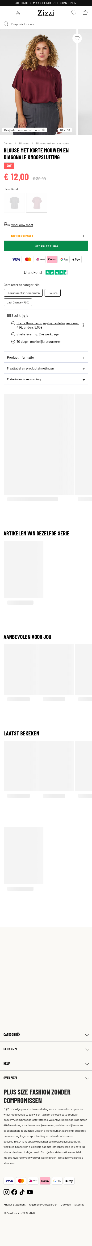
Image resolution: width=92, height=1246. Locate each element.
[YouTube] (30, 1192)
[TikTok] (22, 1192)
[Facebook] (14, 1192)
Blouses (24, 143)
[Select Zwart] (14, 203)
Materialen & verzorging (24, 379)
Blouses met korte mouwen (52, 143)
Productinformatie (20, 357)
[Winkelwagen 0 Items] (85, 12)
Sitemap (79, 1204)
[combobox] (46, 24)
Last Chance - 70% (18, 302)
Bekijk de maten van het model (22, 130)
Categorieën (12, 1034)
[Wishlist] (77, 38)
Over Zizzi (10, 1078)
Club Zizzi (10, 1049)
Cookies (66, 1204)
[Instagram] (6, 1192)
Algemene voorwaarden (43, 1204)
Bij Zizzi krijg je (17, 315)
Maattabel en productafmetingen (30, 368)
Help (7, 1063)
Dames (8, 143)
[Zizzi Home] (46, 12)
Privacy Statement (14, 1204)
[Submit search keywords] (6, 24)
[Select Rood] (36, 203)
